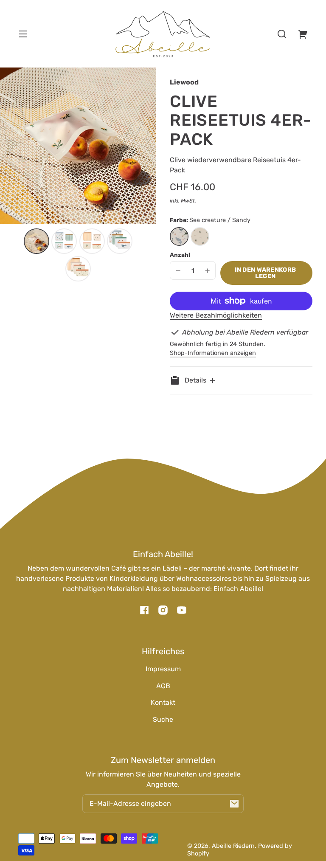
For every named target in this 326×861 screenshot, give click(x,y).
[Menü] (23, 34)
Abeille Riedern (233, 846)
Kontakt (163, 702)
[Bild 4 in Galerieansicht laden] (119, 241)
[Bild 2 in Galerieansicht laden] (64, 241)
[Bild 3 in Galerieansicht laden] (92, 241)
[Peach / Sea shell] (200, 236)
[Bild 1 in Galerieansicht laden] (36, 241)
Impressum (163, 669)
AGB (163, 686)
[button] (282, 34)
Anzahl (180, 254)
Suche (163, 719)
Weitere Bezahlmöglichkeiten (216, 315)
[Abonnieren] (234, 803)
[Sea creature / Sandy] (179, 236)
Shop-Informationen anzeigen (213, 353)
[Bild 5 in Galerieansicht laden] (78, 268)
